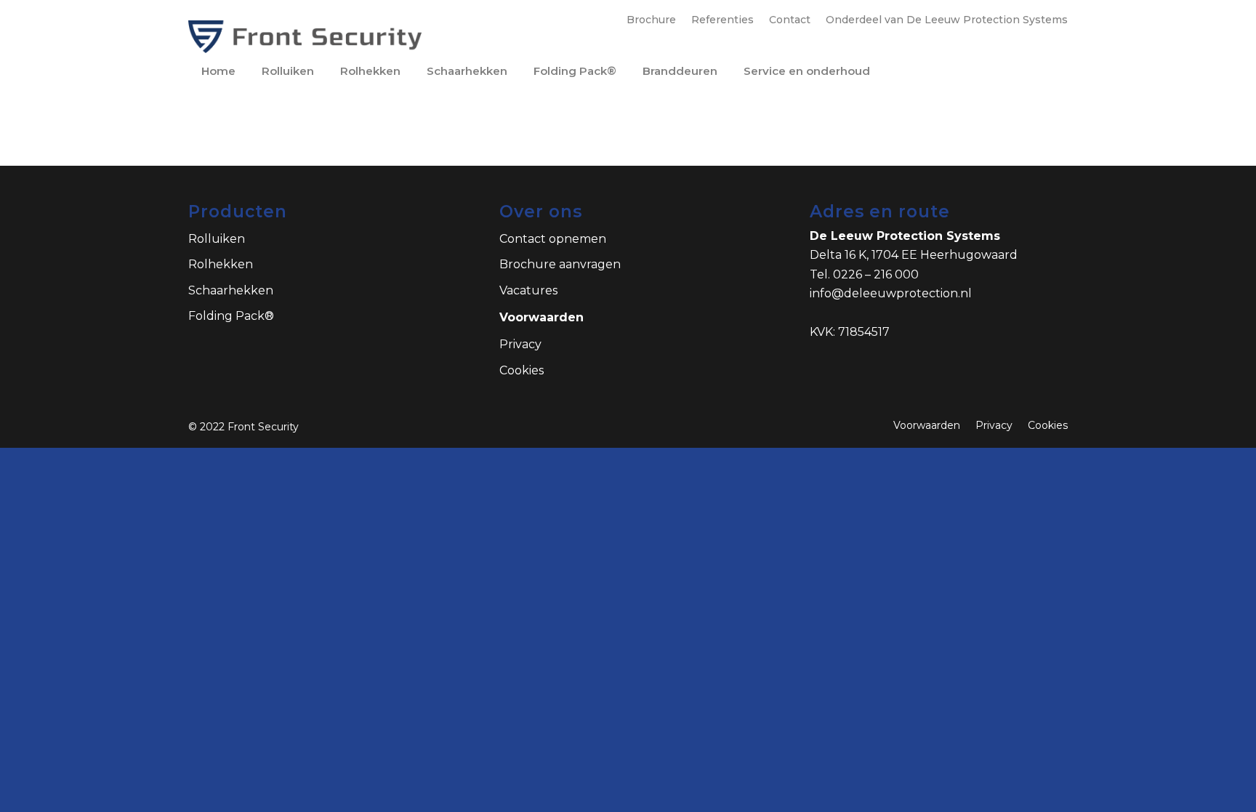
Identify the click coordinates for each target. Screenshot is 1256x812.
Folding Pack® (231, 316)
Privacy (520, 344)
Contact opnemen (552, 239)
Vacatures (528, 290)
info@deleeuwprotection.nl (891, 293)
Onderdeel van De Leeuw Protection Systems (947, 19)
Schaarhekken (230, 290)
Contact (789, 19)
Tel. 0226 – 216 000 (864, 274)
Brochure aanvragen (560, 264)
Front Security (263, 426)
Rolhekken (220, 264)
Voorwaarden (541, 317)
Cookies (521, 370)
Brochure (651, 19)
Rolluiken (216, 239)
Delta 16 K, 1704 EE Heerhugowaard (914, 255)
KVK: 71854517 (850, 332)
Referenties (722, 19)
